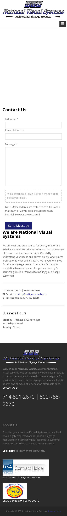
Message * (11, 144)
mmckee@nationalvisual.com (30, 294)
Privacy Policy (54, 511)
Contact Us (9, 387)
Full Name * (11, 119)
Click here (9, 450)
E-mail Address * (14, 130)
